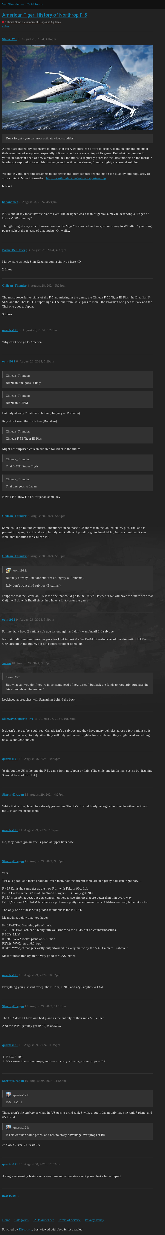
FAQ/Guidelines (43, 1220)
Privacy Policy (94, 1220)
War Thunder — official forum (22, 4)
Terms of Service (69, 1220)
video (5, 26)
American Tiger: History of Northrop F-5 (44, 15)
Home (6, 1220)
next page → (11, 1195)
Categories (21, 1220)
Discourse (25, 1229)
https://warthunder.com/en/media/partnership (76, 178)
